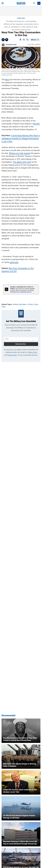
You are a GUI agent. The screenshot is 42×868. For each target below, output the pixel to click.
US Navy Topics (21, 18)
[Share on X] (23, 39)
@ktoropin (14, 262)
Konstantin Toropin (11, 44)
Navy (7, 79)
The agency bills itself (22, 162)
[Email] (27, 39)
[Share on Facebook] (20, 39)
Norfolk (36, 124)
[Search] (34, 3)
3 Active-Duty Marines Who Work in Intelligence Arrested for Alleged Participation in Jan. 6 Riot (21, 138)
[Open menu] (3, 3)
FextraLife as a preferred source (20, 292)
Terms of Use (32, 352)
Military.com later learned (19, 153)
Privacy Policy (12, 355)
